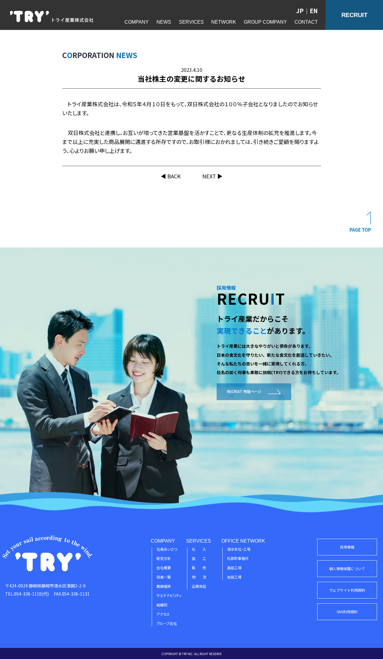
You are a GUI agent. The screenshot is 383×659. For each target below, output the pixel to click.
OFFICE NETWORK (243, 540)
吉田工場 (234, 576)
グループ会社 (166, 623)
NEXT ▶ (212, 176)
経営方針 (163, 558)
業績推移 (163, 586)
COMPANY (136, 22)
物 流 (199, 576)
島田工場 (234, 567)
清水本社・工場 (238, 549)
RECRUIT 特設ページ (244, 391)
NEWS (163, 22)
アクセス (163, 614)
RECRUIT (354, 15)
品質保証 (199, 586)
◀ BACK (171, 176)
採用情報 (347, 546)
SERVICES (191, 22)
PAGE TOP (360, 230)
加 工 (199, 558)
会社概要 (163, 567)
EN (314, 10)
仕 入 (199, 549)
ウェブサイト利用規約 (347, 590)
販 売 (199, 567)
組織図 (161, 604)
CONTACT (306, 22)
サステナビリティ (169, 595)
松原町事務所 (238, 558)
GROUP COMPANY (265, 22)
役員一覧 (163, 576)
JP (300, 10)
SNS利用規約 (347, 611)
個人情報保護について (347, 568)
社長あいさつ (166, 549)
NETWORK (223, 22)
